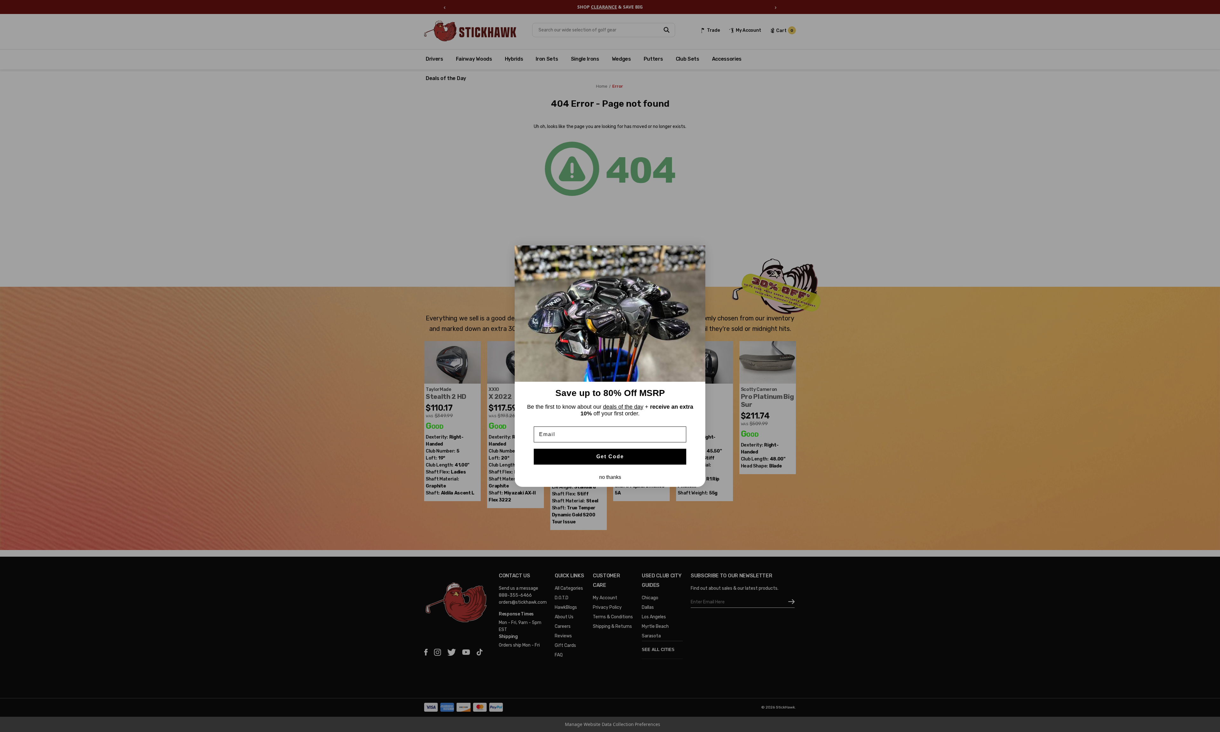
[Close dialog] (698, 252)
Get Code (610, 456)
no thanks (610, 477)
